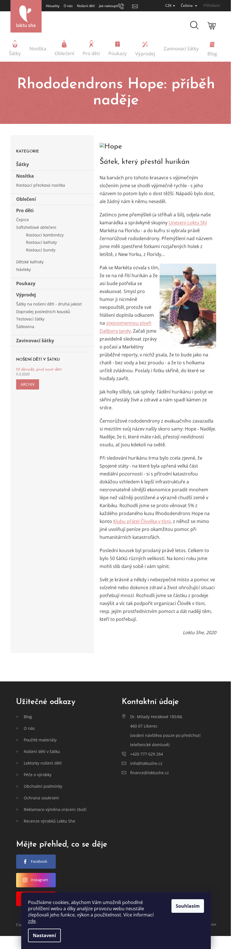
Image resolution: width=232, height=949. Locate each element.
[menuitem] (15, 48)
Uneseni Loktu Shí (188, 223)
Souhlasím (188, 906)
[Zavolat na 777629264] (125, 5)
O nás (68, 5)
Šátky (22, 164)
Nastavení (44, 935)
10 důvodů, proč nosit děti (39, 369)
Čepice (22, 219)
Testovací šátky (30, 319)
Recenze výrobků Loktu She (49, 821)
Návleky (23, 269)
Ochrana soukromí (41, 797)
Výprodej (26, 295)
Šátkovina (25, 326)
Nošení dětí (86, 5)
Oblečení (26, 199)
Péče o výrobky (37, 774)
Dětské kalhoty (30, 261)
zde (32, 921)
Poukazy (25, 283)
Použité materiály (40, 740)
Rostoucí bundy (40, 250)
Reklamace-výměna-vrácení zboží (55, 809)
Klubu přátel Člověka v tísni (142, 521)
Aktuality (52, 5)
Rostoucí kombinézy (45, 235)
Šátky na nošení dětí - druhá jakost (49, 304)
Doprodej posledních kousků (43, 311)
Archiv (28, 384)
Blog (28, 716)
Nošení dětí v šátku (42, 751)
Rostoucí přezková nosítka (40, 185)
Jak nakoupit (108, 5)
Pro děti (25, 210)
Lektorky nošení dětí (43, 763)
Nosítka (25, 176)
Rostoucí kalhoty (41, 242)
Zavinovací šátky (35, 340)
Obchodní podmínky (43, 786)
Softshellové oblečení (36, 227)
